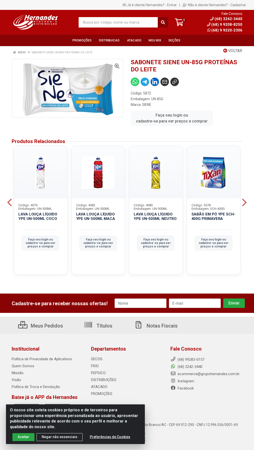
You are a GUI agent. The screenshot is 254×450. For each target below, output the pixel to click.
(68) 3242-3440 (189, 366)
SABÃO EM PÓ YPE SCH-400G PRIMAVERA (213, 216)
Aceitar (23, 437)
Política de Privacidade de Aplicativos (42, 359)
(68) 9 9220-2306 (226, 30)
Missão (18, 373)
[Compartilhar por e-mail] (164, 82)
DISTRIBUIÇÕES (103, 380)
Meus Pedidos (46, 326)
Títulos (103, 326)
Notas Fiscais (161, 326)
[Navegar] (9, 202)
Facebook (185, 388)
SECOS (96, 359)
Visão (16, 380)
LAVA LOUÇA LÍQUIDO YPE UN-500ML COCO (37, 216)
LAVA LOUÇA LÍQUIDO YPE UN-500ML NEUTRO (155, 216)
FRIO (95, 366)
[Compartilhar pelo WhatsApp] (135, 82)
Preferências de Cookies (110, 437)
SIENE (146, 105)
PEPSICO (98, 373)
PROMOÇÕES (101, 393)
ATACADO (99, 387)
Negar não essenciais (59, 437)
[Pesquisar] (163, 22)
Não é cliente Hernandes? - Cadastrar (217, 5)
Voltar (234, 50)
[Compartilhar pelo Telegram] (145, 82)
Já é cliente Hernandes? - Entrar (152, 5)
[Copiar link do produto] (174, 82)
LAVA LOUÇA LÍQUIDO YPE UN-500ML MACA (95, 216)
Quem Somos (23, 366)
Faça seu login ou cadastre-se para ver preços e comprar (172, 118)
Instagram (185, 381)
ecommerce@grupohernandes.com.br (208, 374)
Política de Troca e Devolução (36, 387)
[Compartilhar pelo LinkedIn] (155, 82)
